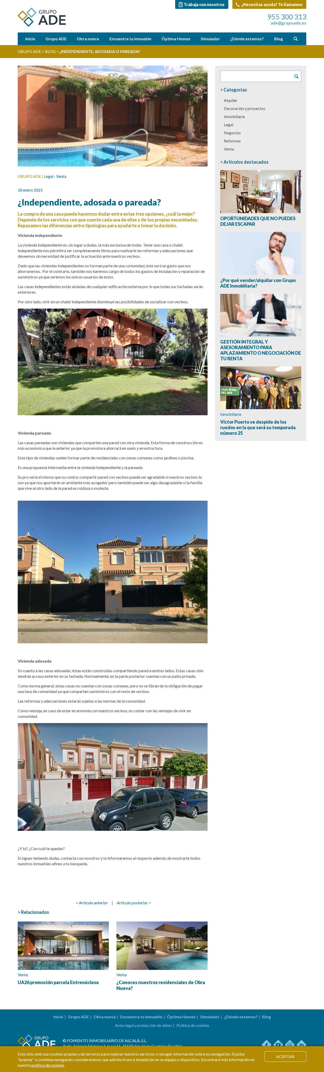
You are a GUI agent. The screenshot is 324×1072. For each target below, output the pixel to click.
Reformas (232, 140)
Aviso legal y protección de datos (143, 1025)
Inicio (30, 38)
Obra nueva (88, 38)
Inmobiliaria (234, 116)
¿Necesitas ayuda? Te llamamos (271, 4)
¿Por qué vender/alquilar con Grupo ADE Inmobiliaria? (258, 283)
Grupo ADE (56, 38)
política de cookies (47, 1065)
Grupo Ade (29, 51)
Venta (61, 176)
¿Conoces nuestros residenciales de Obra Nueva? (160, 985)
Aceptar (285, 1056)
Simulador (210, 38)
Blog (278, 38)
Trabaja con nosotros (204, 4)
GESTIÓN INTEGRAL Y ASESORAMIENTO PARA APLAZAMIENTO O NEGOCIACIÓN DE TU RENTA (260, 350)
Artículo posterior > (134, 902)
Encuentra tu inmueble (130, 38)
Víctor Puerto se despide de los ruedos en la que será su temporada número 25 (258, 427)
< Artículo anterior (92, 902)
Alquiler (230, 100)
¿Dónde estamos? (247, 38)
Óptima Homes (175, 38)
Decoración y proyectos (244, 108)
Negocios (232, 132)
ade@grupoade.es (288, 23)
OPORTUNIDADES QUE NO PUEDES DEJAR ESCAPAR (257, 221)
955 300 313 (286, 17)
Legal (48, 176)
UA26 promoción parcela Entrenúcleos (58, 982)
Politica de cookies (192, 1025)
